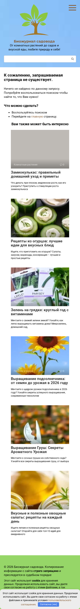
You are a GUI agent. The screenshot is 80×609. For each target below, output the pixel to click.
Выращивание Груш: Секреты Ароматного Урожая (37, 449)
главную (37, 116)
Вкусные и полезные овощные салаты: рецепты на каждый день (38, 517)
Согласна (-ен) (48, 604)
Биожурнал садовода (34, 41)
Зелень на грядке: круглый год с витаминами (40, 312)
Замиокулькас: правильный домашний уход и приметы (36, 174)
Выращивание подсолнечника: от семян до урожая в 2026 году (39, 380)
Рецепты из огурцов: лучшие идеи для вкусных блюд (36, 243)
